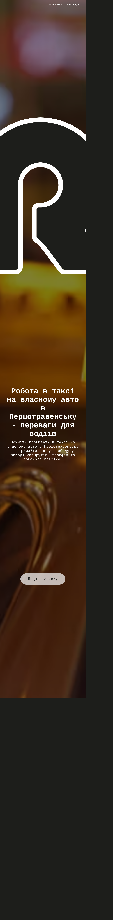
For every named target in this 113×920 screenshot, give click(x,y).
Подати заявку (43, 579)
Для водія (73, 4)
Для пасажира (55, 4)
